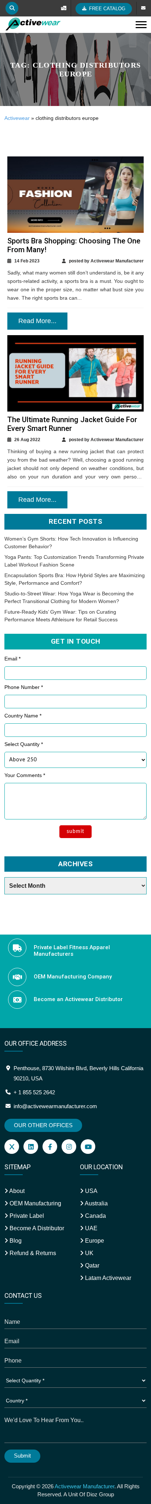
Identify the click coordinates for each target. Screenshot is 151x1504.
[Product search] (11, 8)
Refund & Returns (32, 1253)
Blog (15, 1241)
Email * (12, 659)
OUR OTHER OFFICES (43, 1125)
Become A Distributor (36, 1228)
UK (88, 1253)
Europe (94, 1241)
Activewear (17, 118)
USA (90, 1191)
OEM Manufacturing (34, 1203)
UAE (90, 1228)
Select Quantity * (23, 744)
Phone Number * (23, 687)
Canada (95, 1216)
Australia (96, 1203)
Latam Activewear (107, 1278)
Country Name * (22, 716)
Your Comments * (24, 775)
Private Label (26, 1216)
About (16, 1191)
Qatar (91, 1265)
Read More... (37, 321)
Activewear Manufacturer (84, 1486)
